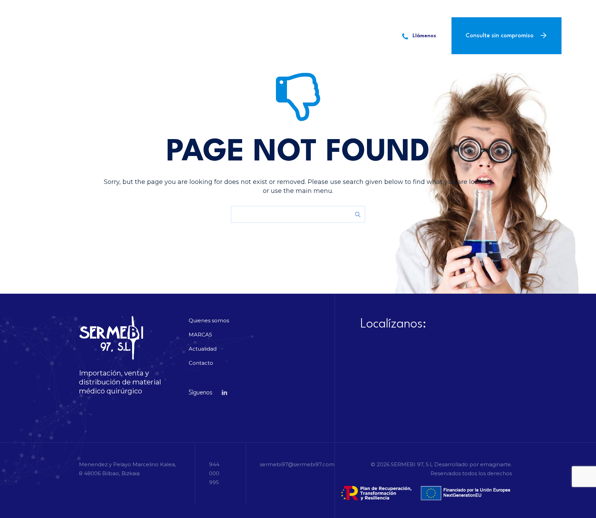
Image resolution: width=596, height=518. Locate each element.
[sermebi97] (75, 35)
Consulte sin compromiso (500, 36)
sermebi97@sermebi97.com (248, 9)
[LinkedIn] (486, 8)
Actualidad (276, 35)
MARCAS (235, 35)
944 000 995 (165, 9)
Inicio (144, 35)
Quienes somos (188, 35)
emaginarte (495, 464)
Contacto (321, 35)
